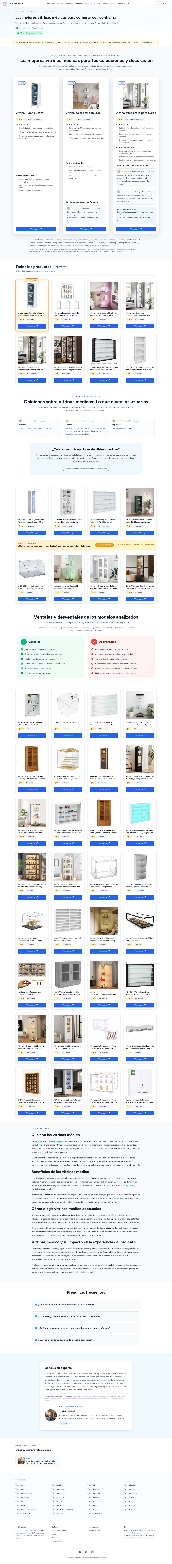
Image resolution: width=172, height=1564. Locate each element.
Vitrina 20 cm (21, 1485)
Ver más (70, 221)
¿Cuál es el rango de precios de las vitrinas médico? (65, 1340)
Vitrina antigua (21, 1489)
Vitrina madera (94, 1501)
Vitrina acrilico (57, 1485)
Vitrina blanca (93, 1489)
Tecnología (69, 3)
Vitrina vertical (57, 1513)
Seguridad (89, 3)
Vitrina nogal (93, 1505)
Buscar (162, 3)
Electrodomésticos (55, 3)
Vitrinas (36, 12)
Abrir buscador (104, 545)
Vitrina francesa (57, 1497)
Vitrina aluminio (130, 1485)
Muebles (79, 3)
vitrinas (38, 1141)
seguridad (129, 1185)
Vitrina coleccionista (23, 1493)
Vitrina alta (92, 1485)
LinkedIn (64, 1423)
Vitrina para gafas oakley (25, 1509)
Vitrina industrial (94, 1497)
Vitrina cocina (129, 1489)
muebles (58, 1141)
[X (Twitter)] (86, 1551)
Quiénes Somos (123, 3)
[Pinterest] (92, 1551)
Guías (98, 3)
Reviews (106, 3)
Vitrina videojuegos (95, 1513)
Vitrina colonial (94, 1493)
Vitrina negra (20, 1505)
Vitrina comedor (130, 1493)
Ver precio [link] (34, 229)
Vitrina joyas (129, 1497)
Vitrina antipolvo (58, 1489)
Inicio (17, 12)
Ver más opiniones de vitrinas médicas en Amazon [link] (86, 468)
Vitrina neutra (57, 1505)
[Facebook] (79, 1551)
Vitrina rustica (129, 1509)
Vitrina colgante (58, 1493)
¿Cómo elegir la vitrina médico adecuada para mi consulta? (69, 1316)
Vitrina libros (56, 1501)
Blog (113, 3)
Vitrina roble (92, 1509)
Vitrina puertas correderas (62, 1509)
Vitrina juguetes (21, 1501)
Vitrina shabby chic (23, 1513)
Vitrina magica (129, 1501)
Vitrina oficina (129, 1505)
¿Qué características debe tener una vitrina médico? (66, 1304)
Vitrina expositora (22, 1497)
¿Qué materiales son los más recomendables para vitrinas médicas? (74, 1328)
